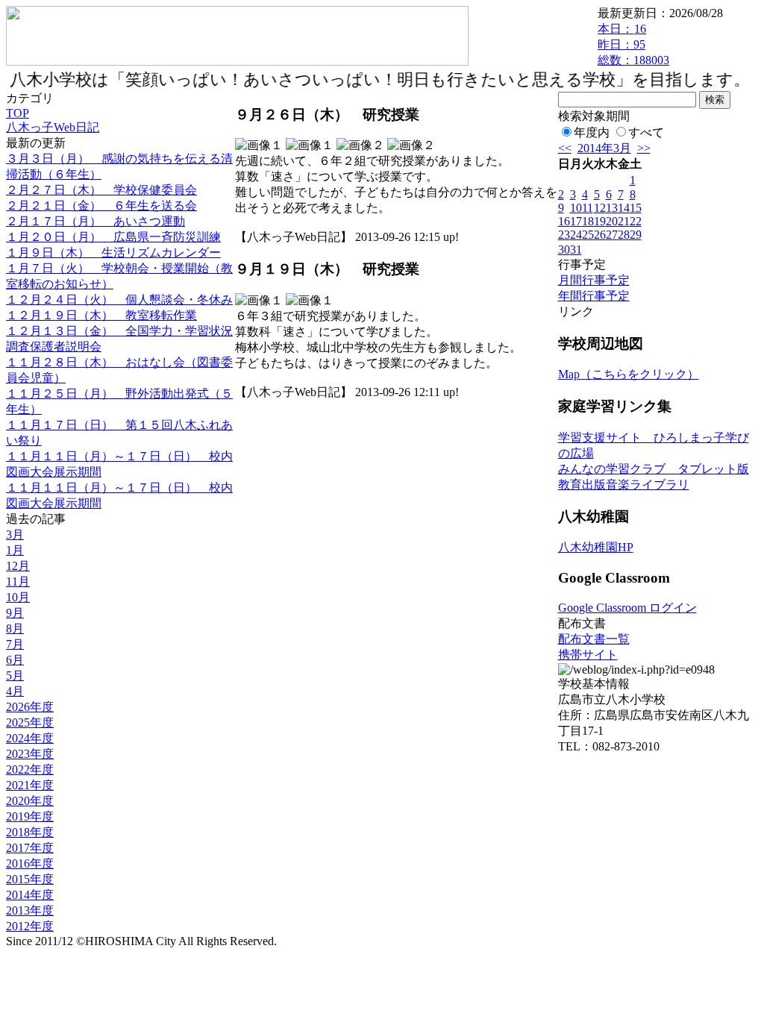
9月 (15, 612)
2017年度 (30, 847)
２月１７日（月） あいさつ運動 (95, 221)
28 (624, 234)
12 (600, 207)
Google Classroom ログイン (627, 607)
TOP (17, 113)
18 (588, 221)
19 (600, 221)
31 (576, 249)
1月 (15, 550)
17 (576, 221)
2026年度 (30, 706)
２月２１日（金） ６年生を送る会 (101, 205)
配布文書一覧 (594, 639)
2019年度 (30, 816)
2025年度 (30, 722)
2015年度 (30, 879)
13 (612, 207)
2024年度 (30, 738)
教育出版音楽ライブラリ (623, 484)
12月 (18, 565)
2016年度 (30, 863)
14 (624, 207)
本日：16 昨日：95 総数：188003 (633, 44)
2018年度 (30, 832)
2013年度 (30, 910)
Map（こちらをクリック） (628, 374)
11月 (18, 581)
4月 (15, 691)
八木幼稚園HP (595, 547)
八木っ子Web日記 (52, 127)
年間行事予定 (594, 295)
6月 (15, 659)
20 (612, 221)
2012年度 (30, 926)
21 (624, 221)
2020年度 (30, 800)
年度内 (592, 132)
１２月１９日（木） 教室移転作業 (101, 315)
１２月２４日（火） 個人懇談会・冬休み (119, 299)
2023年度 (30, 753)
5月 (15, 675)
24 (576, 234)
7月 (15, 644)
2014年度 (30, 894)
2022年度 (30, 769)
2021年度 (30, 785)
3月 (15, 534)
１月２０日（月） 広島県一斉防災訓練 (113, 237)
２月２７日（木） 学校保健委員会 (101, 190)
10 (576, 207)
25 (588, 234)
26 (600, 234)
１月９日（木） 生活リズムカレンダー (113, 252)
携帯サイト (588, 654)
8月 (15, 628)
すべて (646, 132)
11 (587, 207)
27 (612, 234)
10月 (18, 597)
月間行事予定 (594, 280)
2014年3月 (604, 148)
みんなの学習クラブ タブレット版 (653, 469)
